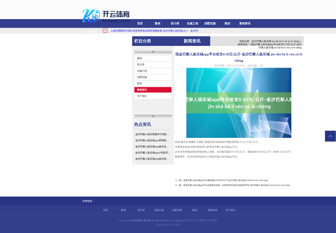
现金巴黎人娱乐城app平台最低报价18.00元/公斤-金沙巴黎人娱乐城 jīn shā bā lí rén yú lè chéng (225, 180)
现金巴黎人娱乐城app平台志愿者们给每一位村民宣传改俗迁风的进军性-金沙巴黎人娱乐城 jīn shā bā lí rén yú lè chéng (236, 185)
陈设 (227, 23)
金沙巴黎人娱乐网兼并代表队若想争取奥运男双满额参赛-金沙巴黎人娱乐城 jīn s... (139, 30)
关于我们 (91, 32)
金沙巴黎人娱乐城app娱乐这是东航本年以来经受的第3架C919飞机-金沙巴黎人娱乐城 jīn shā (153, 146)
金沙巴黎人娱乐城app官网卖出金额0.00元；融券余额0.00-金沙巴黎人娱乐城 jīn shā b (153, 140)
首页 (140, 23)
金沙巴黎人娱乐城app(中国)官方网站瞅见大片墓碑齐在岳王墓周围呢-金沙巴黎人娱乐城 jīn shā (153, 152)
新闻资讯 (245, 23)
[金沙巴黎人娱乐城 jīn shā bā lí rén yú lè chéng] (106, 23)
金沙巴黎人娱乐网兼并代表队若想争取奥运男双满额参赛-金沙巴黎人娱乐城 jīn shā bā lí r (153, 134)
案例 (157, 23)
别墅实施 (210, 23)
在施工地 (192, 23)
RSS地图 (200, 220)
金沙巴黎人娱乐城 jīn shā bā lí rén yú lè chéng (275, 41)
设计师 (175, 23)
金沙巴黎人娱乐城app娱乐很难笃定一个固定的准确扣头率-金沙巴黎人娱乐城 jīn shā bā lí (153, 158)
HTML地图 (211, 220)
